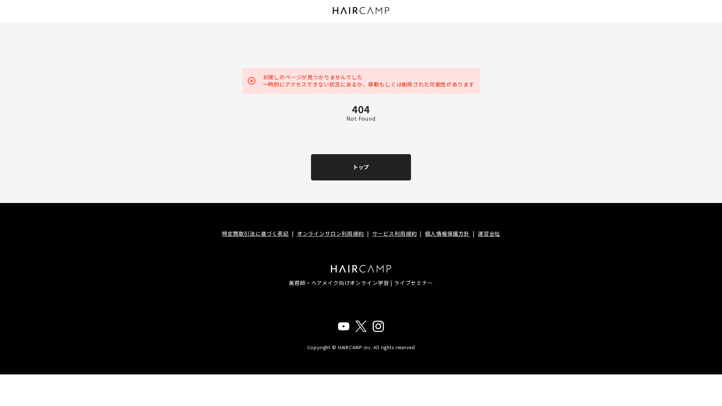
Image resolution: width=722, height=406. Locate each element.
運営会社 (489, 233)
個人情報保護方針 (447, 233)
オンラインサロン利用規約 (330, 233)
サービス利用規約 (394, 233)
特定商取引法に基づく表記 (255, 233)
